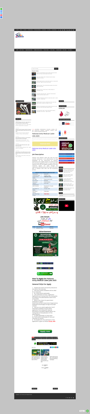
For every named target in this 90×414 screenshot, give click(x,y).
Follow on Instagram (63, 160)
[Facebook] (1, 11)
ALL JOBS (49, 29)
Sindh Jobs (52, 130)
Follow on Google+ (63, 158)
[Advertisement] (31, 7)
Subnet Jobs (24, 394)
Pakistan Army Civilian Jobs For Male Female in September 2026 (69, 189)
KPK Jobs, (37, 139)
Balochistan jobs (43, 129)
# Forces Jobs (49, 337)
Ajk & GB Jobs (37, 129)
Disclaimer (44, 29)
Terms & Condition (37, 29)
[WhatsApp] (1, 9)
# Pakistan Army (38, 338)
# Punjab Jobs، (49, 338)
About (21, 29)
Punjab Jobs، (47, 130)
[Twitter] (1, 13)
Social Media (54, 29)
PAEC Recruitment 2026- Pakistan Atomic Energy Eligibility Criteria (68, 175)
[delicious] (73, 30)
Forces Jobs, (55, 138)
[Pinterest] (1, 15)
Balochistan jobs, (50, 138)
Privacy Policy (30, 29)
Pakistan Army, (41, 139)
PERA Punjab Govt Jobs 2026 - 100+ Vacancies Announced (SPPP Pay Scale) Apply (54, 358)
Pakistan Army (37, 130)
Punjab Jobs (42, 130)
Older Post (55, 388)
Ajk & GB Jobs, (45, 138)
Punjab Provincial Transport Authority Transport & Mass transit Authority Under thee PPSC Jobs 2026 (23, 130)
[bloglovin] (64, 30)
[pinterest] (62, 30)
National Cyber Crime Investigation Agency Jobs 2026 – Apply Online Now (69, 184)
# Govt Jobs (54, 337)
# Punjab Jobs (44, 338)
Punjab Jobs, (45, 139)
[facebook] (59, 30)
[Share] (1, 17)
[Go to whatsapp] (87, 411)
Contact (25, 29)
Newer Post (34, 388)
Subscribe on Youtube (63, 162)
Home (17, 29)
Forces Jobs (48, 129)
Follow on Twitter (63, 156)
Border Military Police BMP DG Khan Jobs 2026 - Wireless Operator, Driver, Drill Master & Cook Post (23, 153)
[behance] (70, 30)
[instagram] (71, 30)
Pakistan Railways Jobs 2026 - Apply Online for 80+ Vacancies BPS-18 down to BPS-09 (36, 358)
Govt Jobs (53, 129)
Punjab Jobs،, (50, 139)
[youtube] (68, 30)
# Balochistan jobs (43, 337)
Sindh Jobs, (53, 139)
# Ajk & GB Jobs (37, 337)
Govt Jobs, (33, 139)
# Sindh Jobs (55, 338)
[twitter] (60, 30)
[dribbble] (66, 30)
